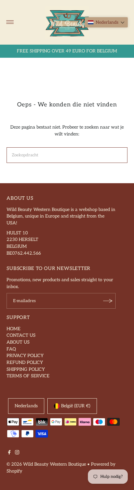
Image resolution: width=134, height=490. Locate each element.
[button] (106, 22)
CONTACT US (21, 335)
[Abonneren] (108, 301)
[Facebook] (9, 453)
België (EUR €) (75, 406)
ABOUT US (18, 342)
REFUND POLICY (25, 362)
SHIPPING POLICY (26, 369)
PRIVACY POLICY (25, 355)
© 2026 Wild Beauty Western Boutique (46, 464)
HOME (14, 328)
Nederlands (26, 406)
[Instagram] (17, 453)
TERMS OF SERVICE (28, 376)
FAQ (11, 349)
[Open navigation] (10, 22)
